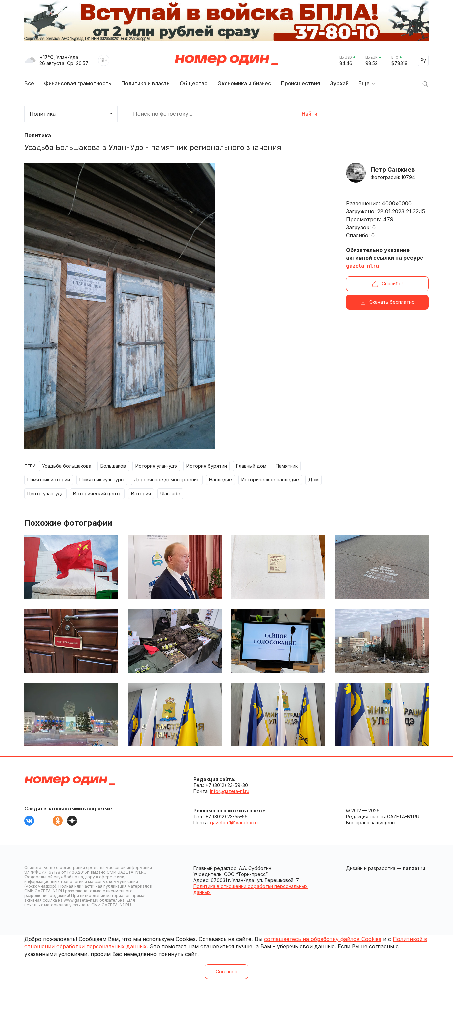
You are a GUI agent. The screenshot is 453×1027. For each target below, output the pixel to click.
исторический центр (97, 493)
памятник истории (48, 479)
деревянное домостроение (167, 479)
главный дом (251, 466)
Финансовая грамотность (77, 83)
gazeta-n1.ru (362, 265)
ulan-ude (170, 493)
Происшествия (300, 83)
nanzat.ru (414, 868)
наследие (220, 479)
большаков (113, 466)
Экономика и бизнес (244, 83)
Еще (364, 83)
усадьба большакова (66, 466)
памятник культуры (101, 479)
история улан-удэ (156, 466)
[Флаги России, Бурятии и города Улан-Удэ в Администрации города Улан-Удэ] (175, 714)
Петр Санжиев (393, 169)
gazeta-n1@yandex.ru (234, 822)
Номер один (226, 60)
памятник (287, 466)
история (141, 493)
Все (29, 83)
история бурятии (206, 466)
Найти (309, 113)
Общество (194, 83)
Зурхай (339, 83)
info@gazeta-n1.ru (229, 791)
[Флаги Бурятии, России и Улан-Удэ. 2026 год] (278, 714)
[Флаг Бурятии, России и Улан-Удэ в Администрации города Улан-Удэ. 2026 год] (382, 714)
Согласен (226, 971)
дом (313, 479)
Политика (37, 135)
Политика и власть (145, 83)
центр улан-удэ (45, 493)
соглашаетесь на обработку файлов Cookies (322, 939)
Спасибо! (392, 283)
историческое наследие (270, 479)
